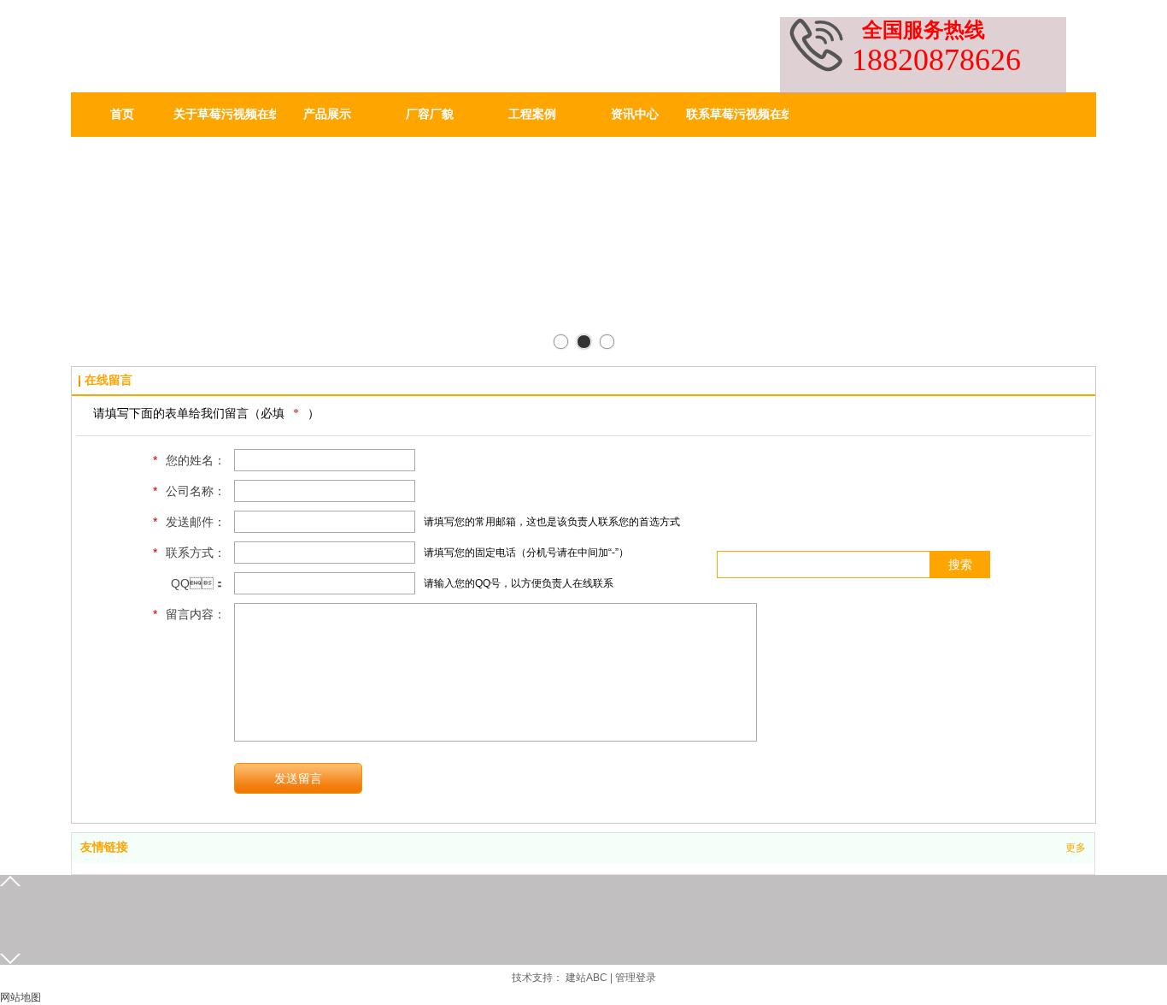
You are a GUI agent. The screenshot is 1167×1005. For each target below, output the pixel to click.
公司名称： (189, 491)
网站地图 (20, 997)
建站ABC (586, 978)
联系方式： (189, 552)
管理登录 (635, 978)
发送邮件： (189, 522)
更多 (1075, 847)
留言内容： (189, 614)
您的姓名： (189, 460)
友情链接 (104, 847)
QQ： (198, 583)
